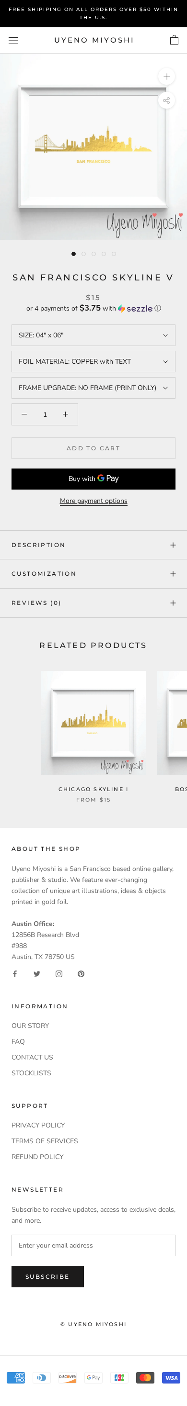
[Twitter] (37, 973)
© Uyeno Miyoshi (93, 1324)
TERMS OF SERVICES (45, 1141)
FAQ (18, 1041)
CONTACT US (32, 1057)
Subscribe (47, 1276)
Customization (44, 573)
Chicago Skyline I (93, 789)
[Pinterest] (81, 973)
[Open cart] (174, 40)
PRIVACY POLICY (38, 1125)
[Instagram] (59, 973)
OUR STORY (30, 1025)
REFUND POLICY (37, 1156)
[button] (93, 308)
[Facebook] (15, 973)
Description (39, 544)
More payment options (94, 500)
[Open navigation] (13, 40)
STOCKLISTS (31, 1073)
